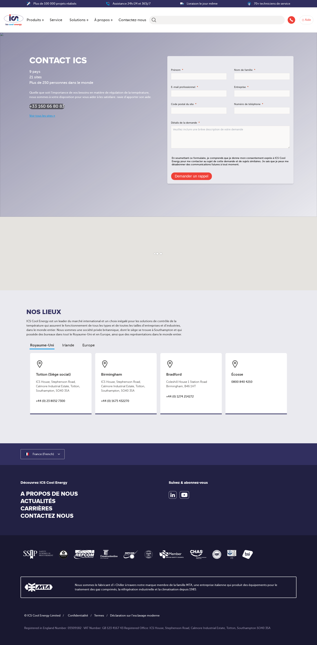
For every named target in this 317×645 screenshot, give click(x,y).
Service (56, 20)
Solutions (77, 20)
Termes (99, 615)
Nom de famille (243, 70)
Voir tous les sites (42, 115)
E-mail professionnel (183, 87)
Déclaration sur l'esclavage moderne (135, 615)
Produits (34, 20)
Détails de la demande (184, 122)
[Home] (14, 19)
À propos (102, 20)
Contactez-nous (132, 20)
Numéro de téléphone (247, 104)
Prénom (176, 70)
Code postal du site (182, 104)
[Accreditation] (38, 554)
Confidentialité (78, 615)
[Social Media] (173, 495)
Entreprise (240, 87)
